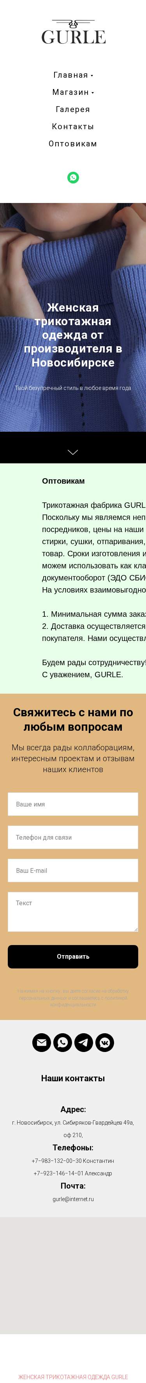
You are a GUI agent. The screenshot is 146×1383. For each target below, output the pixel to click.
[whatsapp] (73, 177)
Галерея (73, 109)
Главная (70, 75)
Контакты (73, 126)
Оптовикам (73, 143)
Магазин (70, 92)
